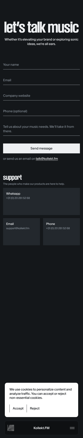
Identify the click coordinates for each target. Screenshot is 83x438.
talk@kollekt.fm (47, 158)
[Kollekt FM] (11, 428)
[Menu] (72, 428)
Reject (35, 408)
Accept (18, 408)
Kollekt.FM (41, 428)
